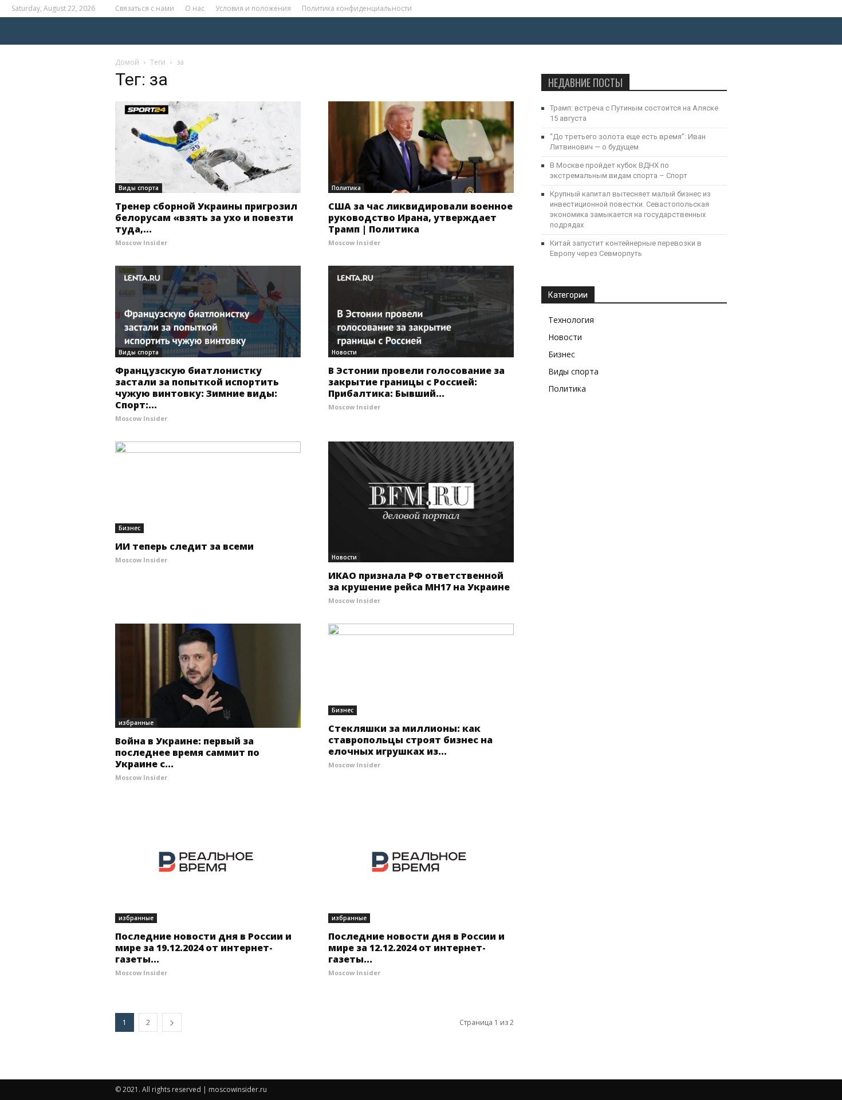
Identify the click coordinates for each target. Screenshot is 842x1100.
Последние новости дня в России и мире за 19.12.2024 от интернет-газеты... (203, 947)
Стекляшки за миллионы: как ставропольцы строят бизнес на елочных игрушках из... (410, 740)
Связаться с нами (144, 8)
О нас (194, 8)
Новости (344, 352)
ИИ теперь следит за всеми (184, 546)
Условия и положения (253, 8)
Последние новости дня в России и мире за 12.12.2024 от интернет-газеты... (416, 947)
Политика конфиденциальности (357, 8)
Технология (571, 319)
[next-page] (172, 1022)
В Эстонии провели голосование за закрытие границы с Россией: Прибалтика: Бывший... (416, 382)
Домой (127, 62)
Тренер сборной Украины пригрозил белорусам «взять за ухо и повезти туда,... (206, 217)
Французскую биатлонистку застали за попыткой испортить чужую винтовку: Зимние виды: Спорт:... (197, 387)
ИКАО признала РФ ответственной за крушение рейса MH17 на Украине (419, 581)
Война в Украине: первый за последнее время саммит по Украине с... (187, 752)
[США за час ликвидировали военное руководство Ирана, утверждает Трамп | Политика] (421, 147)
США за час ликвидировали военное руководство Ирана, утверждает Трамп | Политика (420, 217)
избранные (136, 723)
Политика (346, 188)
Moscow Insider (141, 242)
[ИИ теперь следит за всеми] (208, 487)
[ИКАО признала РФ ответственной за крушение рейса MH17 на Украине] (421, 501)
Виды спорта (139, 188)
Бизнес (129, 528)
